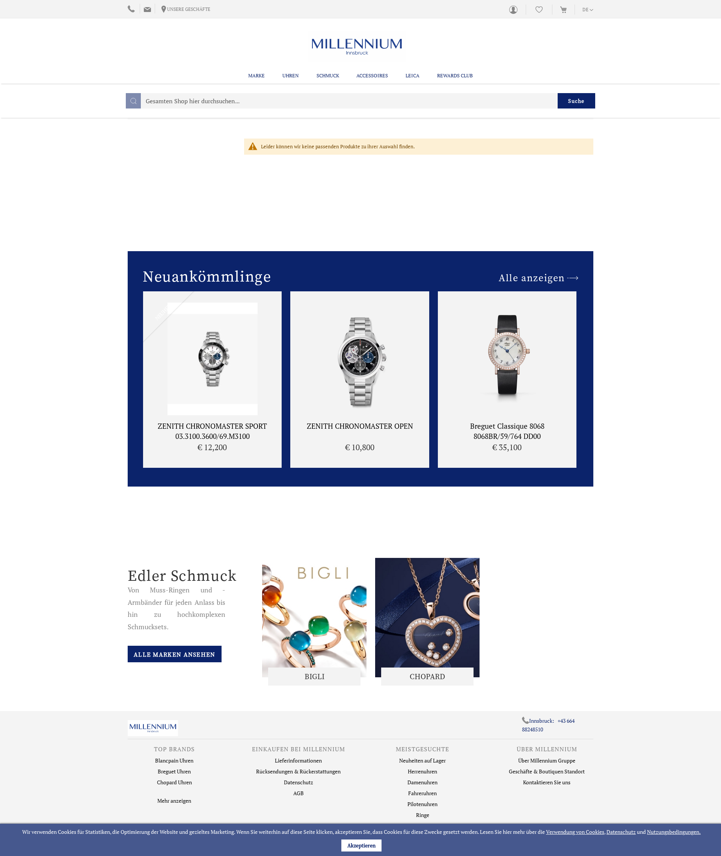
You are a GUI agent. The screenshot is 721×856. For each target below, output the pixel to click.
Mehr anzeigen (174, 800)
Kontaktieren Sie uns (546, 782)
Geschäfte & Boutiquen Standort (547, 771)
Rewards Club (455, 75)
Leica (412, 75)
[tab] (174, 751)
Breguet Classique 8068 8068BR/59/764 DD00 (507, 431)
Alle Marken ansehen (175, 654)
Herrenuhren (422, 771)
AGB (298, 793)
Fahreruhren (422, 793)
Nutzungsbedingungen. (674, 831)
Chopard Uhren (174, 782)
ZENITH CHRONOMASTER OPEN (360, 426)
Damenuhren (422, 782)
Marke (256, 75)
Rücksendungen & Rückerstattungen (298, 771)
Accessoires (372, 75)
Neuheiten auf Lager (422, 760)
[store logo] (357, 47)
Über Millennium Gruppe (546, 760)
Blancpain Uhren (174, 760)
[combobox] (360, 101)
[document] (361, 839)
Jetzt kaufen (314, 617)
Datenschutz (621, 831)
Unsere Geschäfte (188, 9)
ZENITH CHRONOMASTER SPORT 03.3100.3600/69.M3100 (212, 431)
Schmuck (328, 75)
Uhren (290, 75)
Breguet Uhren (174, 771)
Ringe (422, 814)
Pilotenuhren (422, 804)
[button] (587, 10)
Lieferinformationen (298, 760)
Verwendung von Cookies (575, 831)
